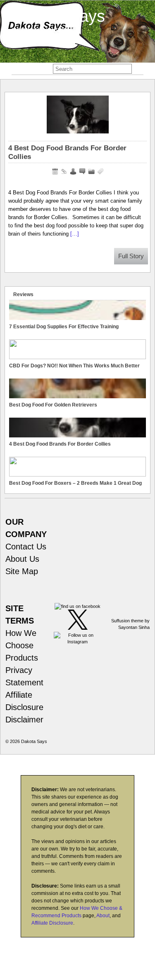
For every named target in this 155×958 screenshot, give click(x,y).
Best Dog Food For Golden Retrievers (53, 405)
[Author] (73, 171)
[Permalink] (64, 171)
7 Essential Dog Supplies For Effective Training (64, 326)
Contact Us (25, 546)
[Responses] (82, 171)
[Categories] (91, 171)
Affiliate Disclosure (52, 923)
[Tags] (100, 171)
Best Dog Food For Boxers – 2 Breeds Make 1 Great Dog (75, 483)
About (103, 915)
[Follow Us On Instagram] (77, 641)
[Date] (55, 171)
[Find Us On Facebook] (77, 606)
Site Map (21, 571)
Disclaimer (24, 719)
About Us (22, 558)
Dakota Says (58, 16)
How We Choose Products (21, 645)
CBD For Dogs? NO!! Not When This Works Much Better (74, 366)
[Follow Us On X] (78, 628)
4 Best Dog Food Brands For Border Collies (60, 444)
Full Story (131, 256)
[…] (74, 234)
